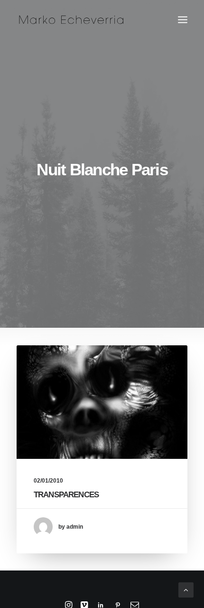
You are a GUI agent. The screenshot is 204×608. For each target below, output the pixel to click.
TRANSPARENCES (66, 494)
